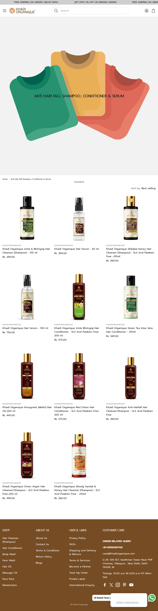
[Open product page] (27, 217)
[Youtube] (131, 585)
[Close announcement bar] (155, 2)
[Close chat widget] (144, 590)
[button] (90, 10)
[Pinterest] (124, 585)
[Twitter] (111, 585)
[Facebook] (105, 585)
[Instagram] (118, 585)
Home (5, 179)
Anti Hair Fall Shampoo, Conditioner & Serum (31, 179)
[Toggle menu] (4, 11)
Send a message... (128, 602)
